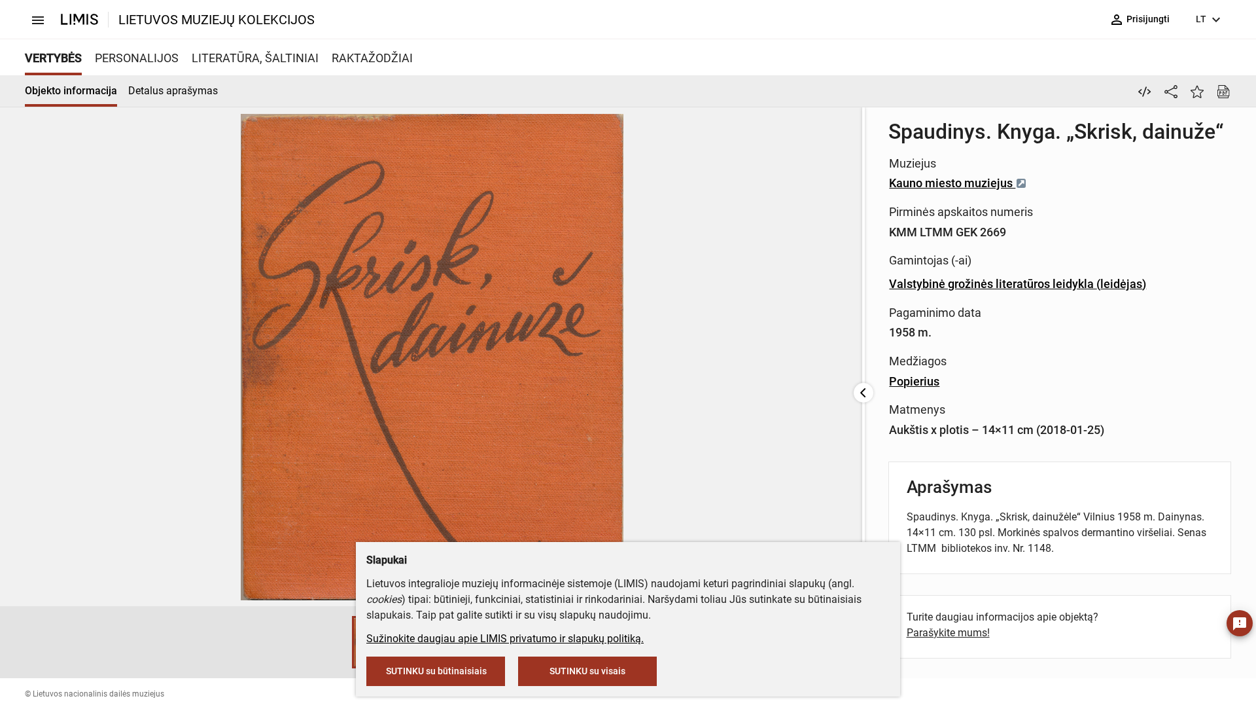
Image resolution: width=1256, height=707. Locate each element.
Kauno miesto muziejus (952, 183)
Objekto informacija (71, 90)
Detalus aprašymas (173, 90)
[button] (339, 642)
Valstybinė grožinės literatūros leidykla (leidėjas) (1017, 284)
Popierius (914, 381)
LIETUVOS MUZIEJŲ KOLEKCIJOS (216, 19)
